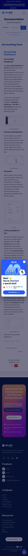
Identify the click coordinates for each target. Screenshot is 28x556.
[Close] (24, 262)
